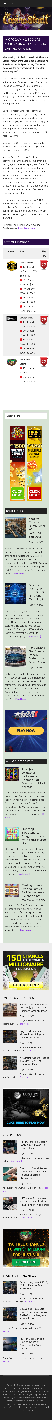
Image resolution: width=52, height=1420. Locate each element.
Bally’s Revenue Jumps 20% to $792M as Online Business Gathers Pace (34, 1007)
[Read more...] (24, 1024)
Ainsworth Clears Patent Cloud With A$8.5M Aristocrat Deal (34, 1061)
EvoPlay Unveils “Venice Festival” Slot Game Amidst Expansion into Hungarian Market (33, 892)
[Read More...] (19, 573)
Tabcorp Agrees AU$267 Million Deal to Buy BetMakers (34, 1285)
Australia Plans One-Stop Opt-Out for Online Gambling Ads (38, 592)
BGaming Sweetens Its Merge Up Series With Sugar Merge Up (34, 836)
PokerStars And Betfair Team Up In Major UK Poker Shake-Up (33, 1145)
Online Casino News (26, 228)
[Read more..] (23, 874)
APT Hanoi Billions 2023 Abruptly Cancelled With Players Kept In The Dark (34, 1201)
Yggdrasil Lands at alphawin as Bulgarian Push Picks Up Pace (32, 1034)
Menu (10, 3)
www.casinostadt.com (35, 1385)
